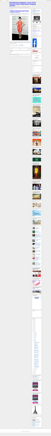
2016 (34, 329)
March (34, 341)
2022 (34, 323)
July (34, 337)
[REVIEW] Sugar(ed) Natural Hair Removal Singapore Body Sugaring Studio (38, 251)
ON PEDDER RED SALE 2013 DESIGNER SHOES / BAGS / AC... (36, 360)
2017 (34, 328)
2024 (34, 321)
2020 (34, 325)
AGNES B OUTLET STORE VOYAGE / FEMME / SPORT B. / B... (36, 357)
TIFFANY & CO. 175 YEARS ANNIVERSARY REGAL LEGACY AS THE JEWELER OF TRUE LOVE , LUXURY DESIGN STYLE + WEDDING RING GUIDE (37, 244)
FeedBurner (38, 58)
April (34, 340)
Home (20, 49)
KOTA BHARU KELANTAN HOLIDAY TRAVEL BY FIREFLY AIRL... (36, 343)
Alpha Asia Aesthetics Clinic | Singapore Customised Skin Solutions (37, 248)
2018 (34, 327)
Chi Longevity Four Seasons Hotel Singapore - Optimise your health (38, 254)
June (34, 338)
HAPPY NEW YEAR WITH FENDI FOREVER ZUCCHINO (38, 240)
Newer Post (11, 49)
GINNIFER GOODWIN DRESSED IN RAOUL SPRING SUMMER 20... (36, 355)
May (34, 339)
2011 (33, 371)
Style (33, 68)
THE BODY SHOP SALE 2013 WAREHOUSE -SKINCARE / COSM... (36, 350)
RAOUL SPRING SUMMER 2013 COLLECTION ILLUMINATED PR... (36, 345)
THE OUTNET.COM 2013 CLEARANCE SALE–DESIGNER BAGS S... (36, 362)
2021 (34, 324)
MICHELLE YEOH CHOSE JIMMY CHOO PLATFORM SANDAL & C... (36, 353)
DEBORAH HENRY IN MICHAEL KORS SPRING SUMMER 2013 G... (36, 348)
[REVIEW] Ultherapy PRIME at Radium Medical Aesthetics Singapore (36, 11)
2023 (34, 322)
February (35, 368)
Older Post (29, 49)
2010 (34, 372)
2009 (34, 373)
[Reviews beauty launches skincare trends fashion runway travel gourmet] (37, 421)
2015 (34, 330)
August (35, 336)
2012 (34, 370)
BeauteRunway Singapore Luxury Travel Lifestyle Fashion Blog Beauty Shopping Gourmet (22, 4)
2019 (34, 326)
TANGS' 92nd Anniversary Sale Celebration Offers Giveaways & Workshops (38, 232)
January (35, 369)
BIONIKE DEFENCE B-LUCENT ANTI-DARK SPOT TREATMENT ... (36, 367)
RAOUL (10, 41)
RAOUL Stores (28, 41)
